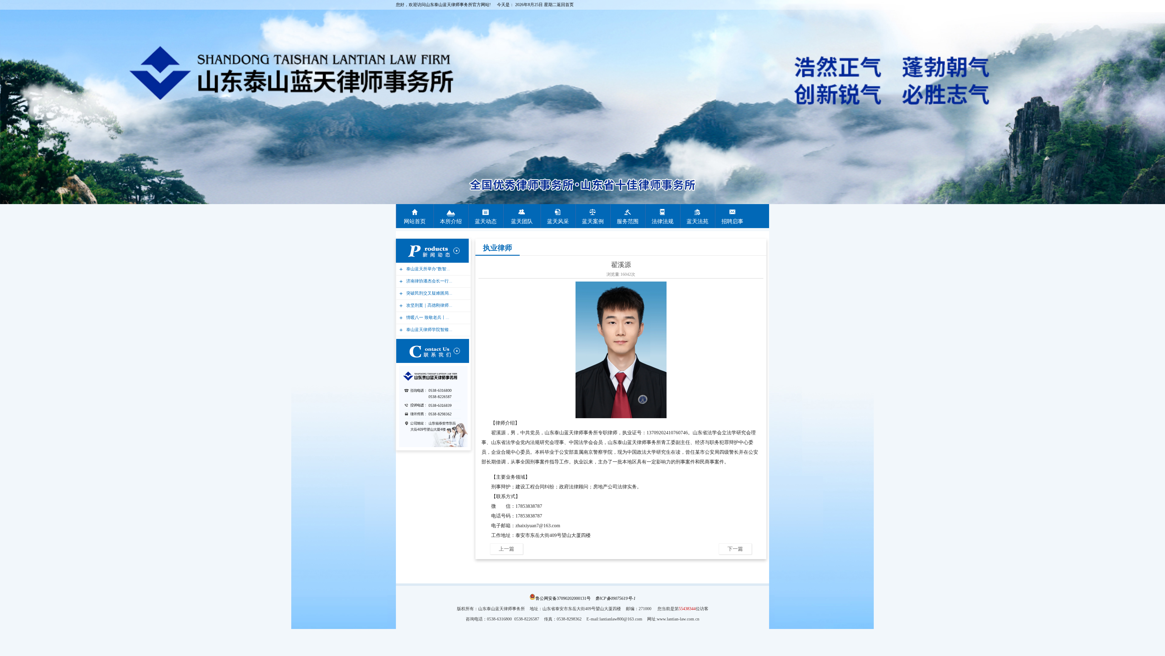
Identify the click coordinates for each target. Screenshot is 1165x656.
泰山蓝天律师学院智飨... (428, 329)
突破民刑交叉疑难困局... (428, 293)
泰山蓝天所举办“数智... (427, 269)
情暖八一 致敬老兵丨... (427, 317)
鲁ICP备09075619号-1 (615, 598)
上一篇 (506, 549)
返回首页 (565, 4)
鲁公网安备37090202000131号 (563, 598)
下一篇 (735, 549)
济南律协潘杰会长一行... (428, 281)
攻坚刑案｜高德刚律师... (428, 305)
